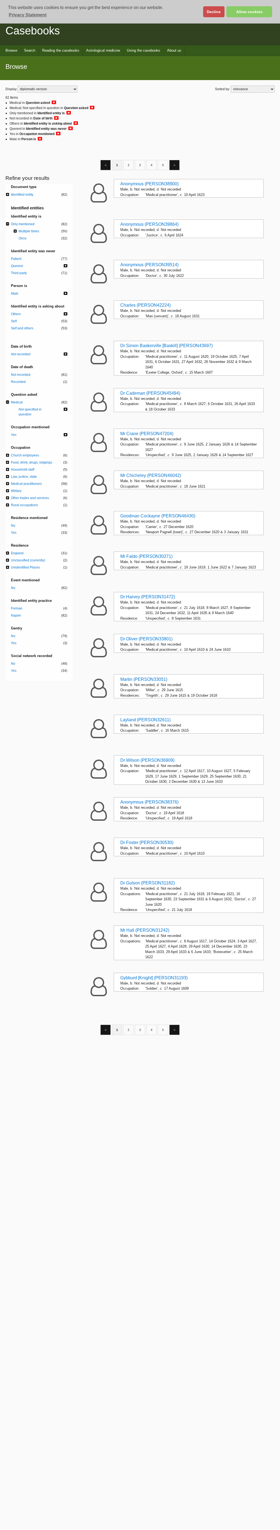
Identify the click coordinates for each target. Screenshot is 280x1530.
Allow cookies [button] (249, 12)
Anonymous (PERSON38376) (149, 802)
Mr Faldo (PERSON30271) (146, 556)
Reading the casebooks (60, 50)
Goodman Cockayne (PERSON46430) (157, 516)
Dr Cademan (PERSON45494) (150, 393)
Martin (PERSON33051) (143, 679)
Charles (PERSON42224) (145, 305)
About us (174, 50)
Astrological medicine (103, 50)
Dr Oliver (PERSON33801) (146, 639)
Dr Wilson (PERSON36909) (147, 760)
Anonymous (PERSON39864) (149, 224)
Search (29, 50)
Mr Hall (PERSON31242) (144, 930)
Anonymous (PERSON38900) (149, 183)
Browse (11, 50)
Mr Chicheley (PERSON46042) (150, 475)
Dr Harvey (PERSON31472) (147, 596)
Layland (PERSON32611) (145, 719)
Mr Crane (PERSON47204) (146, 433)
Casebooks (32, 31)
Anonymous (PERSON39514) (149, 264)
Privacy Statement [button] (27, 15)
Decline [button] (214, 12)
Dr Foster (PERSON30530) (146, 842)
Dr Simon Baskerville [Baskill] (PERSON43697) (166, 345)
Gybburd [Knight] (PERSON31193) (154, 977)
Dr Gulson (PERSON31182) (147, 883)
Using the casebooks (143, 50)
